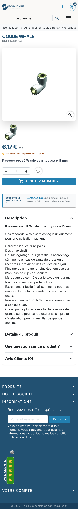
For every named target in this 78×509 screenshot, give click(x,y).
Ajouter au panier (39, 181)
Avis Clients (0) (19, 358)
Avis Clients (5, 470)
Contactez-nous (36, 197)
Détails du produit (21, 334)
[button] (5, 171)
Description (16, 218)
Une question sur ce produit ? (32, 346)
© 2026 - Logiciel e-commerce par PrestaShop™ (39, 505)
